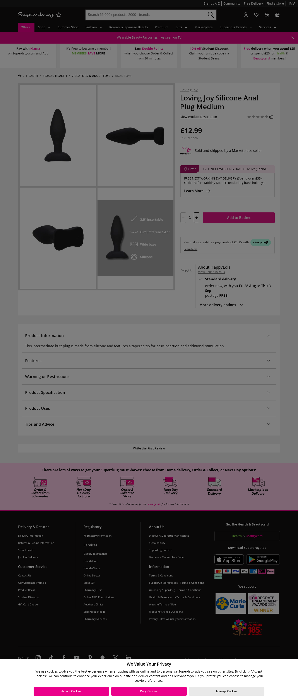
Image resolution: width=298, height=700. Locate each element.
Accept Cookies (71, 691)
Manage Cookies (226, 691)
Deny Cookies (149, 691)
